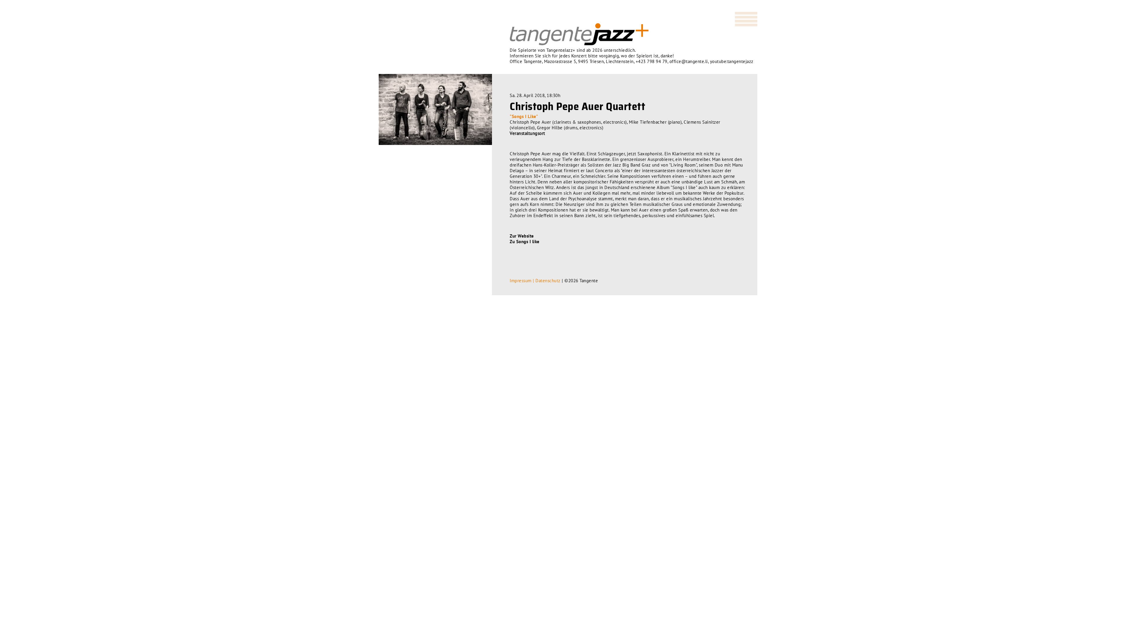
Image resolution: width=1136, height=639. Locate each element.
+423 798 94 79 (651, 61)
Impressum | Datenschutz (535, 280)
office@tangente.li (688, 61)
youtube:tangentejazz (731, 61)
